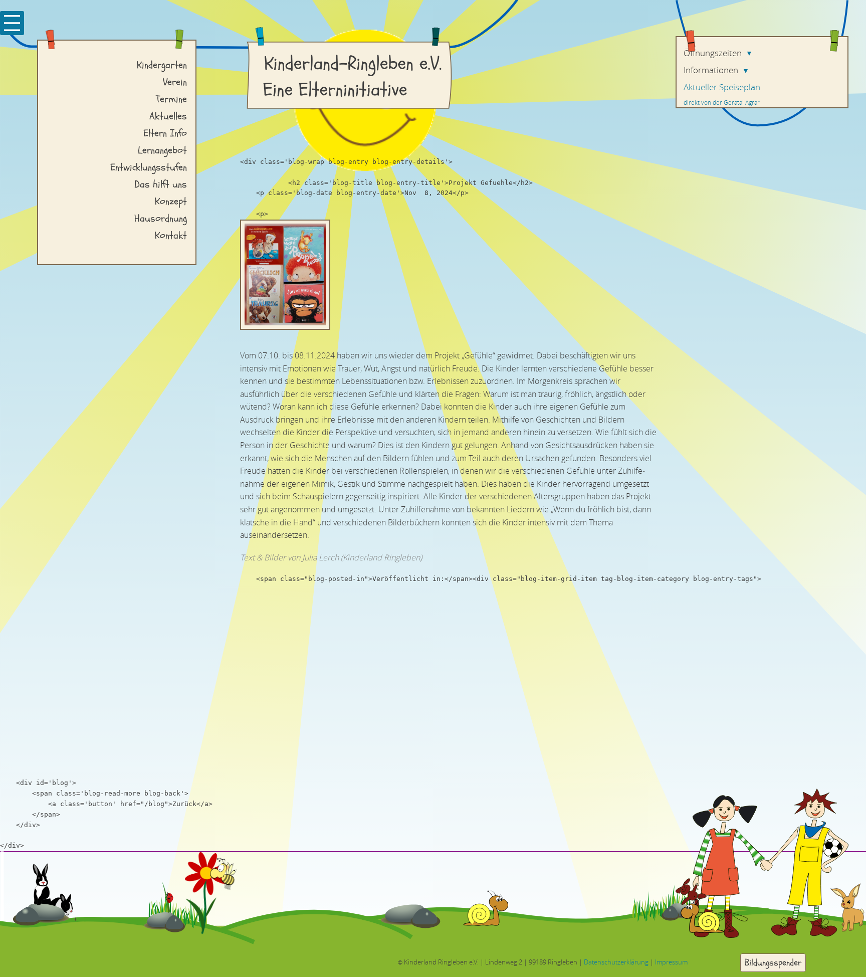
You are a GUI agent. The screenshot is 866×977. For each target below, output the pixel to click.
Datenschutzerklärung (616, 961)
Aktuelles (168, 116)
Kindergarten (162, 65)
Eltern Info (165, 133)
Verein (175, 82)
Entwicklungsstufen (148, 167)
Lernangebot (162, 150)
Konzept (171, 201)
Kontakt (171, 235)
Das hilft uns (160, 184)
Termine (171, 99)
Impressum (671, 961)
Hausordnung (160, 218)
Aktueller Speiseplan (722, 87)
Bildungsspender (773, 962)
